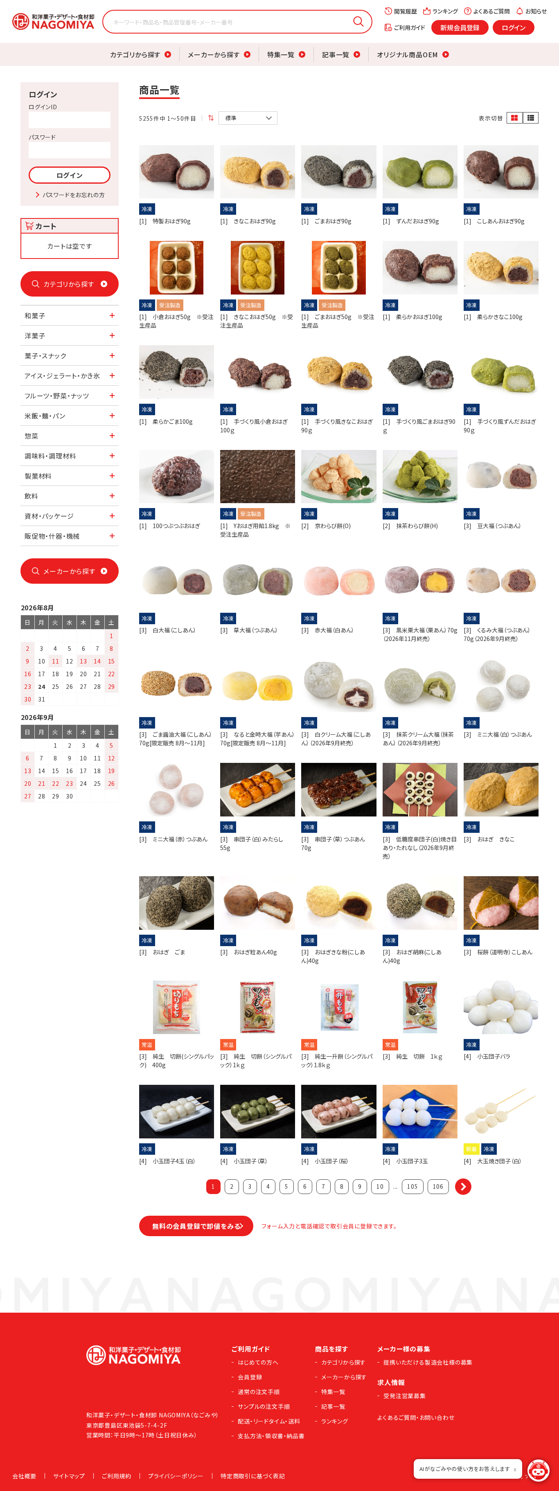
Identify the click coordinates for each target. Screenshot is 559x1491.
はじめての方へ (258, 1362)
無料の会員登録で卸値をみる (196, 1226)
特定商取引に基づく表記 (253, 1476)
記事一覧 (335, 54)
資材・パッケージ (49, 516)
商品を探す (331, 1349)
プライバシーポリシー (176, 1476)
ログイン (513, 27)
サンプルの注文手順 (264, 1406)
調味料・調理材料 (50, 456)
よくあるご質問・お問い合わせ (415, 1417)
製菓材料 (38, 476)
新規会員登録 (460, 27)
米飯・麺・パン (45, 416)
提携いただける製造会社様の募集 (428, 1362)
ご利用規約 (116, 1476)
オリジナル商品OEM (407, 54)
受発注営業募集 (404, 1396)
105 (412, 1186)
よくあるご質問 (491, 11)
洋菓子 (35, 335)
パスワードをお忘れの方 (74, 195)
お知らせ (536, 11)
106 (438, 1186)
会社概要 (24, 1476)
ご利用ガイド (409, 27)
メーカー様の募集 (403, 1349)
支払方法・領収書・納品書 (271, 1436)
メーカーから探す (213, 54)
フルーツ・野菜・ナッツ (57, 395)
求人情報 (391, 1382)
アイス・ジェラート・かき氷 (62, 375)
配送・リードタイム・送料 (269, 1421)
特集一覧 (281, 54)
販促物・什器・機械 (52, 536)
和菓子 (35, 315)
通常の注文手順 (259, 1392)
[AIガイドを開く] (538, 1470)
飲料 (31, 496)
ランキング (445, 11)
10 (380, 1186)
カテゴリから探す (135, 54)
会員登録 (250, 1377)
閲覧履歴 (405, 11)
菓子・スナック (45, 355)
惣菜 (31, 436)
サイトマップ (69, 1476)
